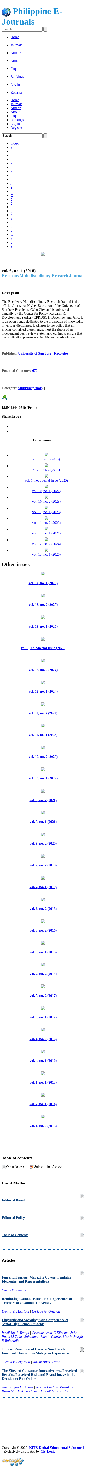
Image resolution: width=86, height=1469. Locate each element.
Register (16, 92)
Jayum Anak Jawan (46, 1362)
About (15, 61)
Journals (16, 45)
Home (15, 37)
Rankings (17, 76)
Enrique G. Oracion (46, 1311)
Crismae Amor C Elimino (50, 1333)
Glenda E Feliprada (16, 1362)
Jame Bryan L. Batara (17, 1387)
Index (15, 143)
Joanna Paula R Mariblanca (56, 1387)
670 (34, 370)
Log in (15, 84)
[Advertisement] (43, 1413)
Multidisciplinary (30, 388)
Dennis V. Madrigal (15, 1311)
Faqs (14, 69)
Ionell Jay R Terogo (15, 1333)
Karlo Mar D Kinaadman (20, 1391)
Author (16, 53)
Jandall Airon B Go (54, 1391)
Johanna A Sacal (36, 1337)
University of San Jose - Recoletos (43, 353)
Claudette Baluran (15, 1290)
